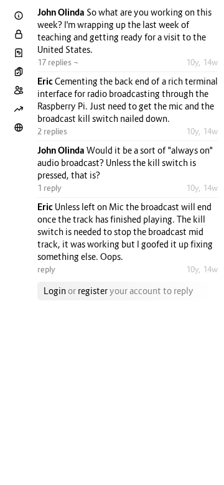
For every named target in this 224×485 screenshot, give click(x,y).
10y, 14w (202, 62)
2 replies (52, 131)
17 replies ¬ (57, 62)
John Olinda (61, 12)
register (93, 290)
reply (46, 269)
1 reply (49, 188)
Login (55, 290)
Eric (46, 81)
